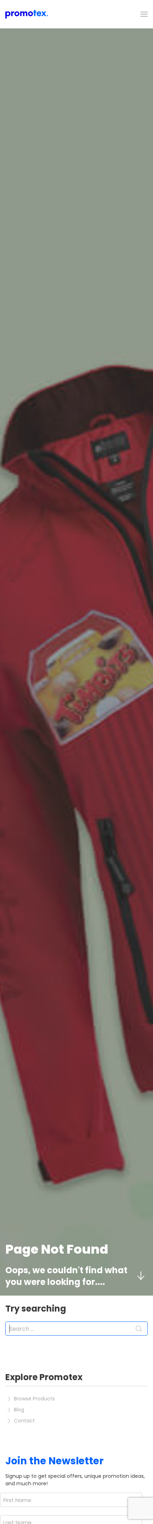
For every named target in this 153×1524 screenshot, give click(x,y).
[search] (76, 1329)
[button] (144, 14)
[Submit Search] (139, 1329)
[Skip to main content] (140, 1276)
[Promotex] (26, 14)
